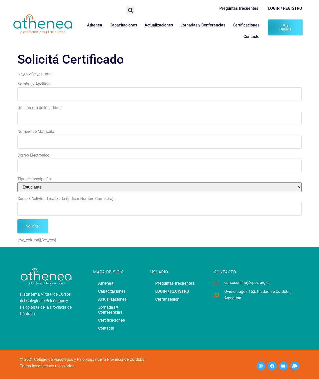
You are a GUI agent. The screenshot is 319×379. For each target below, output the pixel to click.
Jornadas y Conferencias (202, 25)
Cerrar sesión (167, 299)
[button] (130, 10)
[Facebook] (272, 366)
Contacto (251, 36)
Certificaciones (246, 25)
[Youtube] (283, 366)
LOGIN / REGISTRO (285, 8)
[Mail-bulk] (294, 366)
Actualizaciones (159, 25)
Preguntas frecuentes (238, 8)
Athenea (94, 25)
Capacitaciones (123, 25)
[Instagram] (260, 366)
